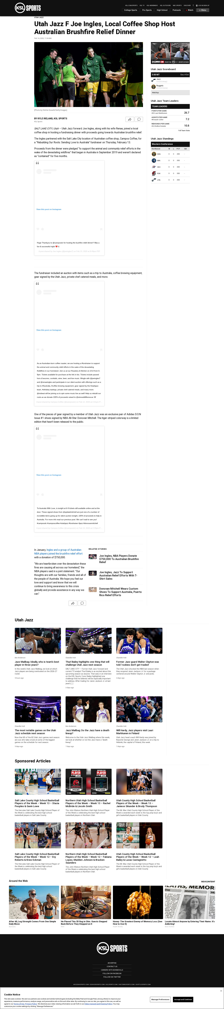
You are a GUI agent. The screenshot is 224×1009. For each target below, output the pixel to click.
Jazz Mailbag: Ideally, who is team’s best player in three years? (37, 663)
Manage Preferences (160, 999)
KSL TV (142, 5)
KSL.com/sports (131, 5)
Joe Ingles (57, 251)
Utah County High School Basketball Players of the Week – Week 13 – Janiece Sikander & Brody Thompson (136, 803)
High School (162, 10)
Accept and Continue (183, 999)
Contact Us (112, 966)
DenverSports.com (97, 984)
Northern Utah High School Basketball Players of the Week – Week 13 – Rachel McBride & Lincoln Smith (88, 803)
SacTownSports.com (126, 984)
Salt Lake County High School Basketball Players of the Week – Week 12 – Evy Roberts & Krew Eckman (37, 857)
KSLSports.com (111, 984)
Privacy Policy (31, 1004)
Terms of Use (19, 1004)
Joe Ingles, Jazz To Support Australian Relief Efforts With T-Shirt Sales (118, 575)
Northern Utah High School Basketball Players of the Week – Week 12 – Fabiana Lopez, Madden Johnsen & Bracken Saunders (88, 858)
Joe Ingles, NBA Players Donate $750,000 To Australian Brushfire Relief (119, 559)
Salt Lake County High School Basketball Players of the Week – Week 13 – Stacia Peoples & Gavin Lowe (37, 803)
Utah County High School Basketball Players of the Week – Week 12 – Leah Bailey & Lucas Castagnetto (137, 857)
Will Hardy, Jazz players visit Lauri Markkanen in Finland (134, 732)
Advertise (112, 963)
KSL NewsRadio (152, 5)
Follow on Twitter (112, 977)
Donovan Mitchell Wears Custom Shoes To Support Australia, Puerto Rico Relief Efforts (120, 592)
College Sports (130, 10)
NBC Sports (177, 5)
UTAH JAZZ (39, 17)
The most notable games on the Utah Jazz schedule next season (35, 732)
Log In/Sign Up (203, 5)
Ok (221, 991)
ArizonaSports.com (81, 984)
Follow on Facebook (112, 973)
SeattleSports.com (143, 984)
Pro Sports (147, 10)
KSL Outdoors (165, 5)
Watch (190, 10)
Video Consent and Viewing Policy (98, 1004)
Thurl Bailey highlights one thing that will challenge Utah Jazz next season (87, 663)
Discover (187, 5)
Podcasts (177, 10)
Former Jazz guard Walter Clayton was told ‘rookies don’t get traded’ (137, 663)
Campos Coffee (57, 402)
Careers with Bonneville (112, 970)
